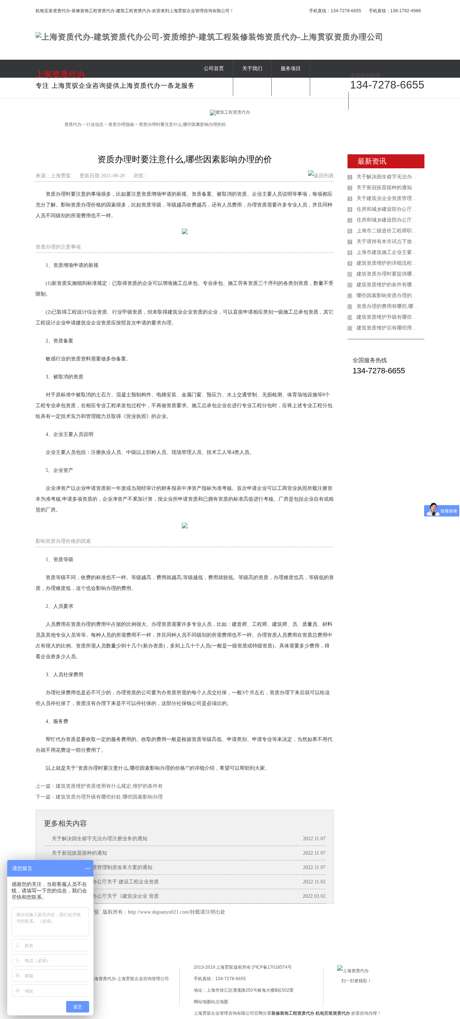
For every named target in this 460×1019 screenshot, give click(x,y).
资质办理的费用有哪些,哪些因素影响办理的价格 (388, 306)
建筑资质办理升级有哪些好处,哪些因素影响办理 (109, 797)
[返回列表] (321, 175)
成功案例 (252, 86)
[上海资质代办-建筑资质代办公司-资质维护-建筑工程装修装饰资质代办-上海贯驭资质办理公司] (209, 36)
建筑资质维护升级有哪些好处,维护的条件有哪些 (388, 317)
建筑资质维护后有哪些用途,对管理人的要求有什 (388, 328)
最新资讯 (372, 161)
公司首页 (214, 68)
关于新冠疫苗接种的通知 (79, 853)
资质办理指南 (121, 124)
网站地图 (202, 1001)
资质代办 (73, 124)
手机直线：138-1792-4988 (395, 10)
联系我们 (368, 100)
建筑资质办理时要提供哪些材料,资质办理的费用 (388, 274)
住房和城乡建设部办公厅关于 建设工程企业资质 (105, 881)
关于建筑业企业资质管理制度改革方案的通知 (102, 867)
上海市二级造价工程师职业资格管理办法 (388, 230)
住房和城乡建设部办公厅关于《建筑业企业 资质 (105, 896)
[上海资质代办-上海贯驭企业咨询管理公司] (126, 978)
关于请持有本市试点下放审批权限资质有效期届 (388, 241)
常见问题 (291, 86)
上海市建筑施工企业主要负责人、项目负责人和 (388, 252)
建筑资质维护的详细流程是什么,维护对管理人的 (388, 263)
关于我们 (252, 68)
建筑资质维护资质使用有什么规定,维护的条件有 (109, 786)
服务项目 (291, 68)
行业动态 (329, 100)
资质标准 (214, 86)
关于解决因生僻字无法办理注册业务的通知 (99, 838)
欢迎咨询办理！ (348, 1013)
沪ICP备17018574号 (271, 967)
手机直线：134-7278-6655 (335, 10)
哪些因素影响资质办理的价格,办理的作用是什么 (388, 295)
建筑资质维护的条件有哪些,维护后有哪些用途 (388, 284)
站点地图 (219, 1001)
